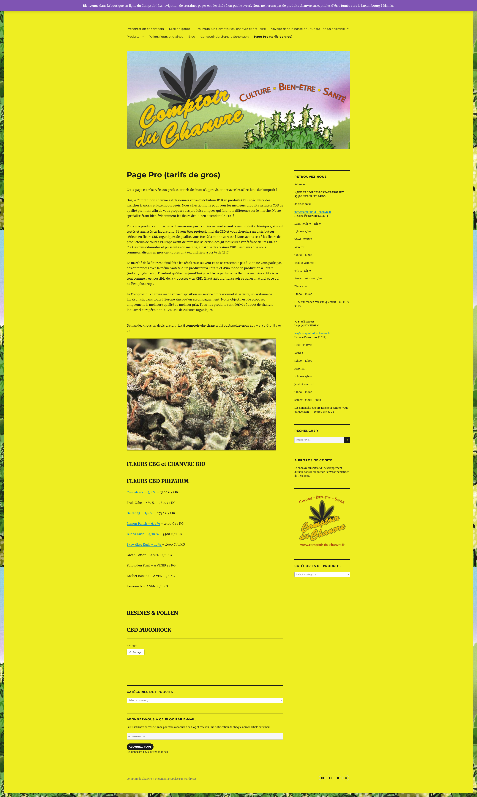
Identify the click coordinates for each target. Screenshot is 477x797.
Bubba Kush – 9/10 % (143, 534)
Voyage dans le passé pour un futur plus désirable (308, 29)
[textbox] (205, 700)
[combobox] (205, 700)
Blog (191, 36)
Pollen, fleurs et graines (166, 36)
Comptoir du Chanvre (139, 778)
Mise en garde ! (180, 29)
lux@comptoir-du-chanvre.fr (312, 333)
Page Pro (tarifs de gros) (273, 36)
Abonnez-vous (140, 746)
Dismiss (388, 5)
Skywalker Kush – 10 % (144, 544)
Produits (133, 36)
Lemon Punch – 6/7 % (143, 523)
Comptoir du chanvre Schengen (224, 36)
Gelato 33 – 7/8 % (140, 513)
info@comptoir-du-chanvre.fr (312, 212)
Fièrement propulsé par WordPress (176, 778)
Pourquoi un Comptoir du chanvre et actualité (231, 29)
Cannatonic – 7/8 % (141, 492)
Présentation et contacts (145, 29)
